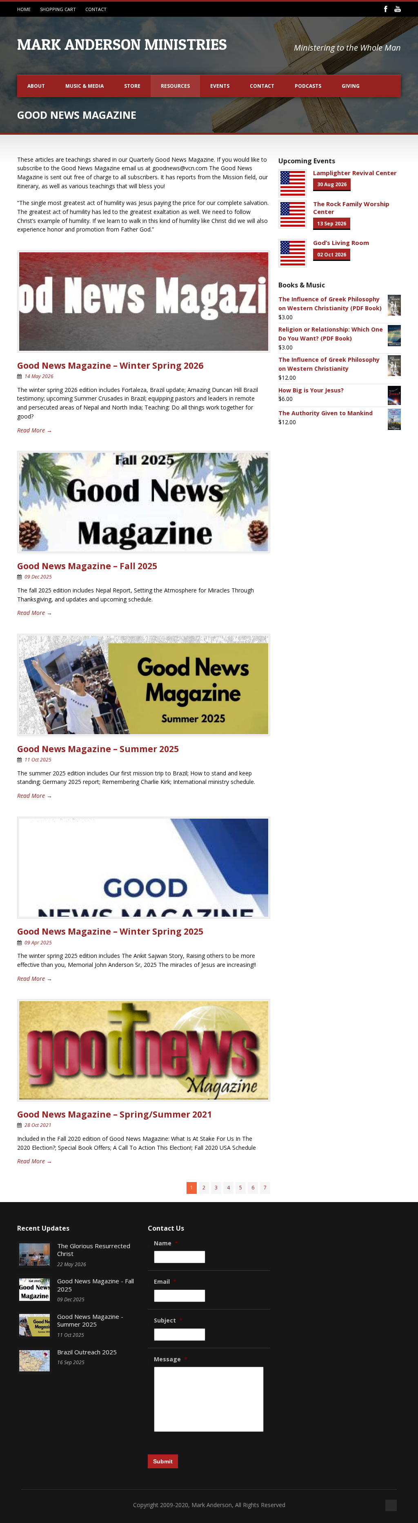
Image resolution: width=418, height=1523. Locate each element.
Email (165, 1281)
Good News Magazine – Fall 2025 (87, 566)
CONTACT (96, 9)
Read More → (34, 430)
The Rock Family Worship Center (351, 208)
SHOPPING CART (58, 9)
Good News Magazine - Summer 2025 (90, 1320)
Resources (175, 85)
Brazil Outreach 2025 (87, 1352)
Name (166, 1243)
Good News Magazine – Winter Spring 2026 (110, 365)
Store (132, 85)
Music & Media (84, 85)
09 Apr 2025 (38, 942)
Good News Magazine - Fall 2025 (95, 1285)
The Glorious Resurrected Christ (93, 1250)
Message (170, 1359)
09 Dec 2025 (38, 576)
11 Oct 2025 (37, 759)
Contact (262, 85)
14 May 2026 (38, 376)
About (36, 85)
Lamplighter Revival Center (355, 173)
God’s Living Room (341, 242)
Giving (351, 85)
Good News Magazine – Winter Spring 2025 (110, 931)
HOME (24, 9)
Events (219, 85)
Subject (168, 1320)
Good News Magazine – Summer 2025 (98, 749)
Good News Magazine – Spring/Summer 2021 (114, 1114)
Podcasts (308, 85)
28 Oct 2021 (37, 1125)
